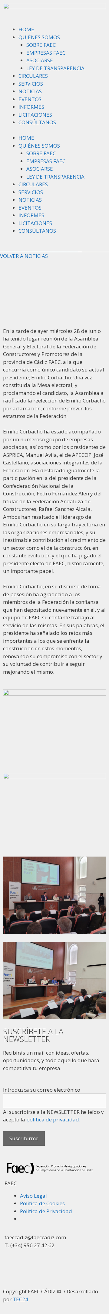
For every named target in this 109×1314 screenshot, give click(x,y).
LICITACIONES (35, 114)
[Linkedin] (28, 1270)
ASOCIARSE (39, 60)
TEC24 (20, 1299)
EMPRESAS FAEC (45, 52)
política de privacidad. (53, 1119)
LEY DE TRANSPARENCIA (55, 68)
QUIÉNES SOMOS (39, 37)
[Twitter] (12, 1270)
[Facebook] (61, 1270)
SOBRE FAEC (41, 44)
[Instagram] (44, 1270)
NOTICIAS (30, 91)
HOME (26, 29)
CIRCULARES (33, 75)
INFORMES (31, 106)
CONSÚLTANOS (37, 122)
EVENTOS (29, 99)
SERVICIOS (30, 83)
